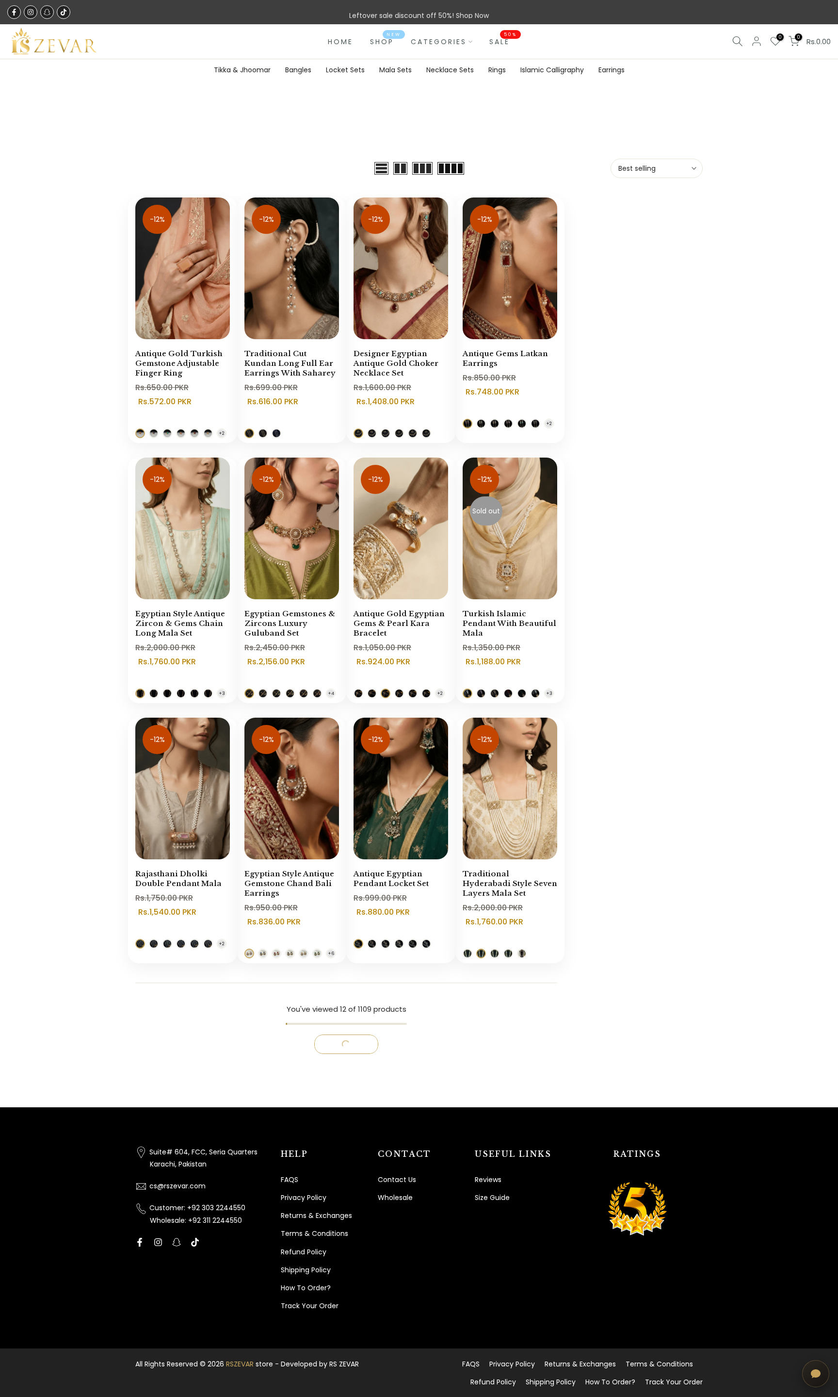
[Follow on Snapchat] (47, 12)
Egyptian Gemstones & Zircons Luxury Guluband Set (289, 623)
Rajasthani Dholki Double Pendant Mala (178, 878)
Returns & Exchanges (316, 1215)
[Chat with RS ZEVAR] (815, 1373)
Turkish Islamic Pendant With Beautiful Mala (509, 623)
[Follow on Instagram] (30, 12)
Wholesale (395, 1197)
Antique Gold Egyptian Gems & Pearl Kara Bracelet (399, 623)
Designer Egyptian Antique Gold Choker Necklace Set (396, 363)
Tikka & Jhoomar (242, 70)
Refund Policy (303, 1252)
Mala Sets (395, 70)
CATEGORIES (439, 42)
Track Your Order (309, 1306)
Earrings (611, 70)
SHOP (385, 41)
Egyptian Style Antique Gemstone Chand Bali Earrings (289, 883)
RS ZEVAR (344, 1364)
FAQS (289, 1179)
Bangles (298, 70)
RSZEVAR (240, 1364)
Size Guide (492, 1197)
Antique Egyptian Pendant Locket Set (391, 878)
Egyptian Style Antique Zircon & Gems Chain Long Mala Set (180, 623)
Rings (497, 70)
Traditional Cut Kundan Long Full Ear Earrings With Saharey (290, 363)
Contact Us (397, 1179)
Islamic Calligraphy (552, 70)
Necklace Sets (450, 70)
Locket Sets (345, 70)
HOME (340, 42)
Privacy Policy (303, 1197)
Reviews (488, 1179)
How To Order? (306, 1288)
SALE (503, 41)
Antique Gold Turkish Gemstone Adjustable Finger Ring (179, 363)
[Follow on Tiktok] (63, 12)
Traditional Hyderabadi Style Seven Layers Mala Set (510, 883)
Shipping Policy (306, 1270)
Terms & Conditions (314, 1233)
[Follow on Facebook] (14, 12)
